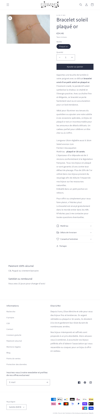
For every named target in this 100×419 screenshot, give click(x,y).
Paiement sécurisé (14, 341)
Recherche (11, 311)
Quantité (60, 52)
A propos (10, 317)
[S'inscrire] (47, 382)
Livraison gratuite (14, 335)
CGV (8, 323)
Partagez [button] (63, 246)
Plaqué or (63, 46)
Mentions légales (14, 347)
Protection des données (17, 364)
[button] (8, 5)
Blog (8, 353)
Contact (10, 329)
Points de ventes (14, 358)
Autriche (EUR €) (15, 407)
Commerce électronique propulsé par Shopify (79, 413)
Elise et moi (61, 413)
